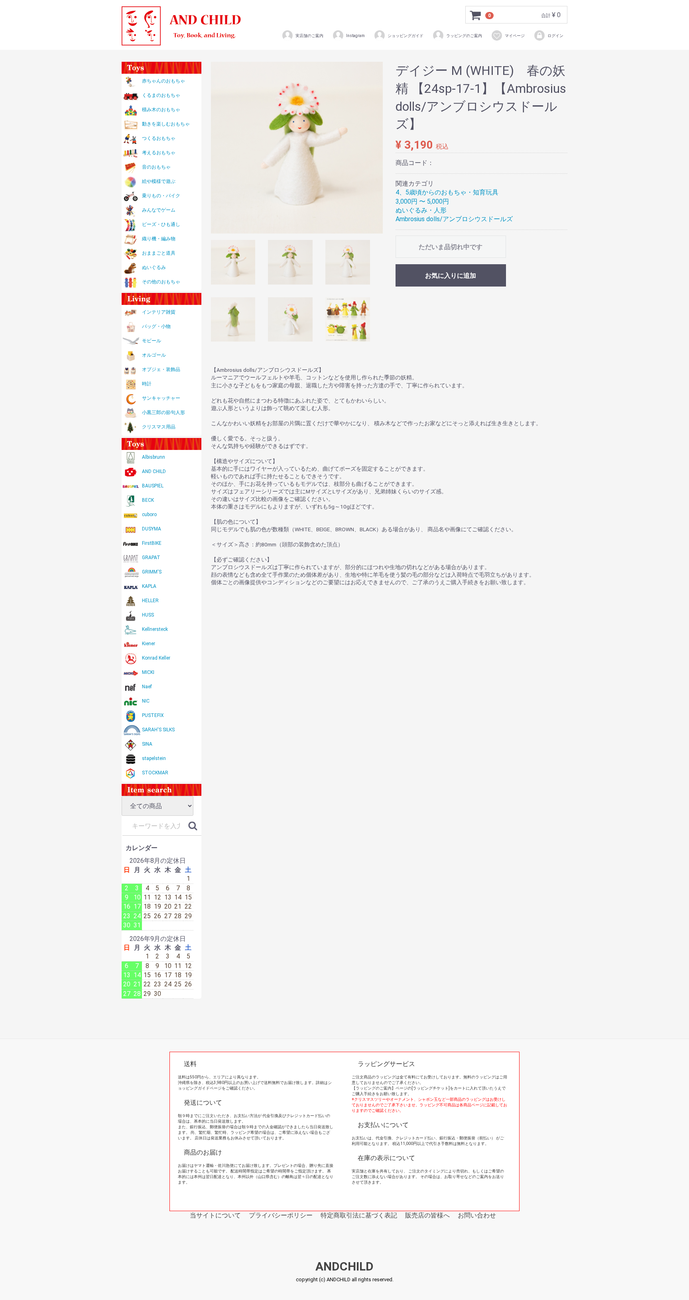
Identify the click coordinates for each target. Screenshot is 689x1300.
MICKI (148, 672)
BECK (148, 500)
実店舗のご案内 (309, 35)
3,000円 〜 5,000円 (422, 201)
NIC (146, 701)
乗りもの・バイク (161, 195)
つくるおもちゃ (158, 138)
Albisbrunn (153, 457)
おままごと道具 (158, 253)
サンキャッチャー (161, 398)
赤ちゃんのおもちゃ (163, 81)
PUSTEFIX (153, 715)
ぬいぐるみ (154, 267)
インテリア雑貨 (158, 312)
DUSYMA (151, 529)
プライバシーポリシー (281, 1215)
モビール (151, 341)
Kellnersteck (155, 629)
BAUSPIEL (152, 486)
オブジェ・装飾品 (161, 369)
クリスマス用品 (158, 427)
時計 (147, 384)
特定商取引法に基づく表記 (359, 1215)
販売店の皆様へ (427, 1215)
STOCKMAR (155, 773)
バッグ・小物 (156, 326)
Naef (147, 686)
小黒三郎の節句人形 (163, 412)
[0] (476, 15)
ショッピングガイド (405, 35)
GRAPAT (151, 557)
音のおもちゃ (156, 167)
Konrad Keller (156, 658)
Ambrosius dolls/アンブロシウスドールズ (454, 219)
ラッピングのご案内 (464, 35)
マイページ (515, 35)
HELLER (150, 600)
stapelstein (154, 758)
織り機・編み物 (158, 239)
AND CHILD (154, 471)
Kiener (148, 643)
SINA (147, 744)
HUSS (148, 615)
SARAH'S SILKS (158, 729)
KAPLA (149, 586)
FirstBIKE (151, 543)
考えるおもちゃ (158, 152)
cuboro (149, 514)
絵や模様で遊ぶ (158, 181)
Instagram (355, 35)
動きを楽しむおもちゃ (166, 124)
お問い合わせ (477, 1215)
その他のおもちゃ (161, 282)
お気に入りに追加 (450, 275)
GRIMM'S (151, 572)
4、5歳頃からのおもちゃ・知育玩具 (447, 192)
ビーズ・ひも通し (161, 224)
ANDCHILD (344, 1267)
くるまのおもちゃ (161, 95)
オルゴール (154, 355)
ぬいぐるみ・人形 (421, 210)
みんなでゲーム (158, 210)
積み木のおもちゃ (161, 109)
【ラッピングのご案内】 (374, 1088)
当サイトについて (215, 1215)
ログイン (555, 35)
